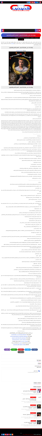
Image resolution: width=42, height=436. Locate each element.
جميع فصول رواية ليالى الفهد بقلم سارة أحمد (19, 339)
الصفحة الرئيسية (27, 37)
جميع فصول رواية (19, 338)
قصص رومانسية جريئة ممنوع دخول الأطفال (29, 391)
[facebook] (27, 2)
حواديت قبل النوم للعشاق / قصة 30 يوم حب (29, 415)
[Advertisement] (21, 20)
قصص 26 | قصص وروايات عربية (28, 434)
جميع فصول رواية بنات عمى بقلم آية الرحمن (18, 334)
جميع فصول (25, 336)
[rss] (12, 434)
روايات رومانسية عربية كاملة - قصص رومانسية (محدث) (29, 399)
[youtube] (32, 2)
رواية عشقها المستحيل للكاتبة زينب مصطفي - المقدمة (29, 407)
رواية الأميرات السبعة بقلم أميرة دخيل (16, 336)
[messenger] (36, 2)
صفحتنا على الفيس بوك (24, 341)
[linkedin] (38, 2)
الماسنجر (20, 343)
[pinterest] (31, 2)
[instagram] (34, 2)
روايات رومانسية (17, 37)
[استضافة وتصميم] (14, 434)
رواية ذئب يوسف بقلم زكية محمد (19, 344)
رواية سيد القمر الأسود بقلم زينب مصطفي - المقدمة (30, 422)
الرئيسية (37, 30)
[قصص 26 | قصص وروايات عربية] (21, 8)
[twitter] (29, 2)
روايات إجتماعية (22, 37)
